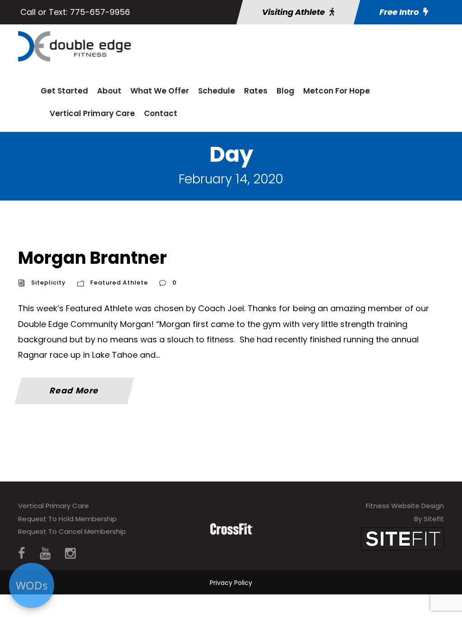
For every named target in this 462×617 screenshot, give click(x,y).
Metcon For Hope (336, 90)
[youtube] (45, 554)
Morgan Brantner (92, 258)
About (109, 90)
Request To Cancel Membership (72, 531)
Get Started (64, 90)
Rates (256, 90)
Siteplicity (48, 282)
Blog (285, 90)
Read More (74, 390)
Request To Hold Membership (67, 519)
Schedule (216, 90)
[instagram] (70, 554)
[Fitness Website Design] (402, 538)
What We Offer (159, 90)
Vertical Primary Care (92, 113)
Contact (160, 113)
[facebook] (21, 554)
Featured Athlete (119, 282)
